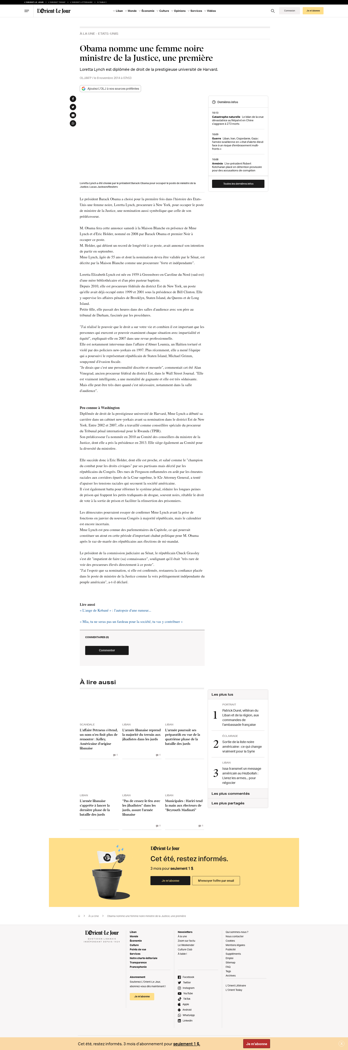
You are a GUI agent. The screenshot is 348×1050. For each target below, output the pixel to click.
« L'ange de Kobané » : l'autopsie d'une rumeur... (115, 610)
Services (135, 953)
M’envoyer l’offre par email (216, 880)
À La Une (87, 33)
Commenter (107, 650)
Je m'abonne (256, 1044)
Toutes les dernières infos (238, 183)
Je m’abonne (170, 880)
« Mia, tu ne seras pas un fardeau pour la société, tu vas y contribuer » (131, 621)
